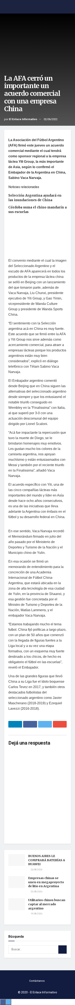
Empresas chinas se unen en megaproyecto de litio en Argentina (46, 882)
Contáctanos (37, 981)
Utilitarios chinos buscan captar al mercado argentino (46, 904)
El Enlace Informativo (23, 119)
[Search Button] (62, 949)
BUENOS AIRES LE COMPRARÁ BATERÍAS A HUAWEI (46, 860)
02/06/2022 (51, 119)
